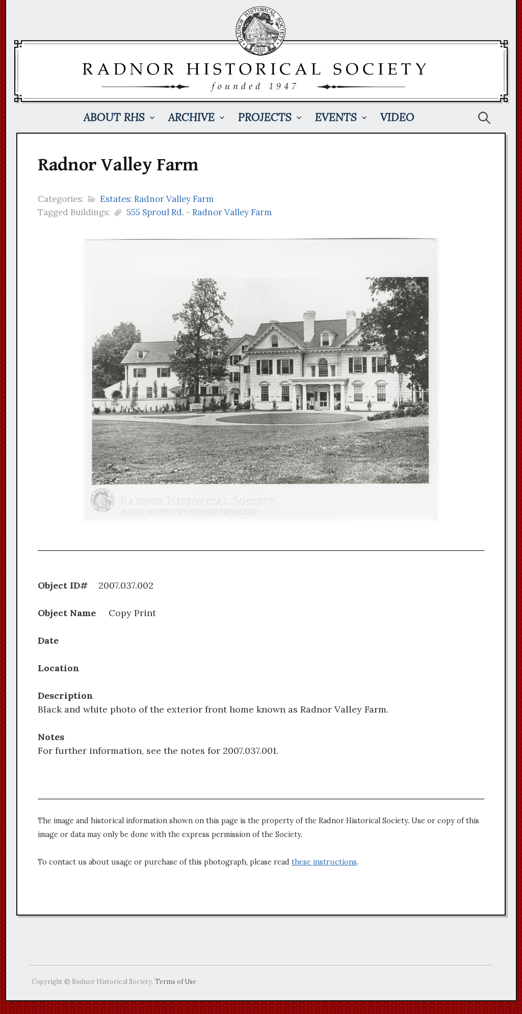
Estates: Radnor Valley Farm (157, 199)
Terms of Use (175, 981)
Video (397, 117)
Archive (191, 117)
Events (336, 117)
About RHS (114, 117)
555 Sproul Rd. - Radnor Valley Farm (199, 212)
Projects (265, 117)
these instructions (324, 862)
